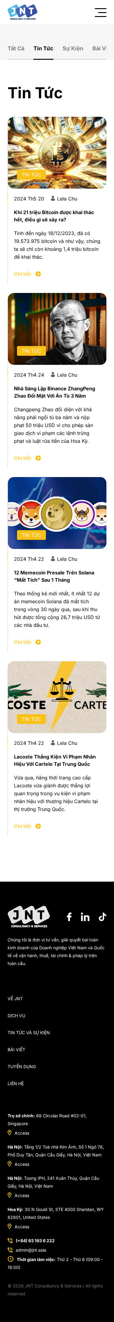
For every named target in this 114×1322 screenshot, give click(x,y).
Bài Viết (102, 48)
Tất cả (16, 48)
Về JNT (15, 998)
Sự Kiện (73, 48)
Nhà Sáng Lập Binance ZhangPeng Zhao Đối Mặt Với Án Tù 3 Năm (54, 392)
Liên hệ (16, 1083)
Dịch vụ (16, 1015)
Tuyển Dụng (22, 1066)
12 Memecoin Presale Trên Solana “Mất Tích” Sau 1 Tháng (54, 576)
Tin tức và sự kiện (29, 1032)
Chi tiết (23, 274)
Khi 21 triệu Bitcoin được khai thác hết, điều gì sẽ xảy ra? (54, 216)
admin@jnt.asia (31, 1250)
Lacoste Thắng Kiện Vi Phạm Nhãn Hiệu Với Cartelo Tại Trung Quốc (55, 760)
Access (22, 1132)
